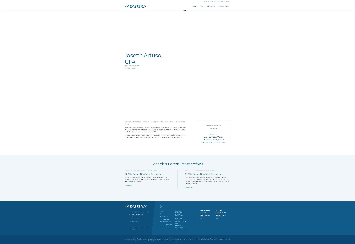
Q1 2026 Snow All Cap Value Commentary (204, 174)
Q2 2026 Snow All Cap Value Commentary (144, 174)
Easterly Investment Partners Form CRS (182, 227)
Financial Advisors (137, 216)
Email (201, 218)
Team (202, 6)
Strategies (211, 6)
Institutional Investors (137, 214)
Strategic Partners (137, 218)
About (194, 6)
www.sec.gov (226, 239)
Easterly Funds (135, 221)
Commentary (141, 171)
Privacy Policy (165, 221)
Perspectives (224, 6)
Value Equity (153, 171)
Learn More (128, 185)
